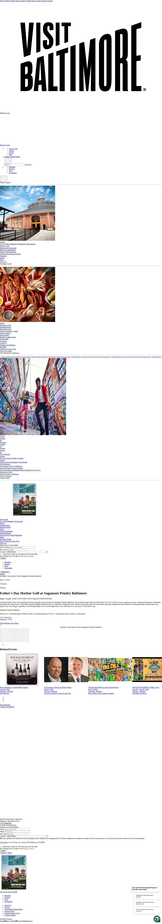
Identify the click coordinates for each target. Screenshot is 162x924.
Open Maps (14, 623)
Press (10, 171)
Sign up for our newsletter (9, 545)
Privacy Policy (29, 556)
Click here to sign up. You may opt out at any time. (20, 554)
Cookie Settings (9, 915)
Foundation (13, 173)
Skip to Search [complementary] (42, 1)
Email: (2, 829)
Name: (2, 832)
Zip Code (3, 550)
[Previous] (7, 635)
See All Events (5, 705)
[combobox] (14, 165)
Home (2, 599)
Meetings (12, 167)
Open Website (5, 623)
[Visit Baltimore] (81, 817)
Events (8, 599)
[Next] (21, 635)
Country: (3, 552)
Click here (3, 842)
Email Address (5, 547)
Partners (11, 169)
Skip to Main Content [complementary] (15, 1)
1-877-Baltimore (5, 823)
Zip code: (3, 834)
